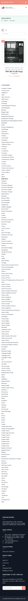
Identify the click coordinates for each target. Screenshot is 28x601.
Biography (4, 123)
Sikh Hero (4, 472)
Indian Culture (5, 332)
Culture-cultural (5, 170)
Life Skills (3, 364)
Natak (3, 398)
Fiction (3, 226)
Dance (3, 177)
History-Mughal (5, 299)
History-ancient (5, 284)
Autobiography (5, 108)
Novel (3, 403)
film (2, 230)
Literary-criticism (6, 370)
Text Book (4, 489)
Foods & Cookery (6, 241)
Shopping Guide (7, 568)
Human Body (5, 319)
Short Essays (4, 467)
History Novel (5, 276)
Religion (3, 452)
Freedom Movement (7, 243)
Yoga (2, 502)
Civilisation (4, 140)
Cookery (3, 162)
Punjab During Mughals (7, 429)
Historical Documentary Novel (9, 265)
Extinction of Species (7, 220)
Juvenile (3, 349)
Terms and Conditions (8, 551)
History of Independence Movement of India (12, 281)
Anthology (4, 101)
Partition (3, 407)
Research (3, 457)
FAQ (4, 565)
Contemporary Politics (9, 68)
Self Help (4, 463)
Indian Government (6, 338)
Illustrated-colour (6, 329)
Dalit (2, 174)
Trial (2, 497)
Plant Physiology (5, 411)
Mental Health (5, 385)
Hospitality (4, 317)
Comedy (3, 149)
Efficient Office (5, 198)
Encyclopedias (5, 202)
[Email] (26, 2)
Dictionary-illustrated (7, 187)
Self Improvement (6, 465)
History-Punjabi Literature (8, 306)
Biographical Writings (7, 118)
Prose (3, 422)
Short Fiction (5, 469)
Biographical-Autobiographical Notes (11, 121)
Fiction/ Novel (5, 228)
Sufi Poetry (4, 482)
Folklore (3, 239)
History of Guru (5, 278)
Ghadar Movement (6, 252)
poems (3, 416)
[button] (15, 53)
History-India (7, 70)
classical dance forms (7, 142)
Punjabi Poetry (5, 444)
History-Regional (6, 308)
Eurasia (3, 215)
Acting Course (5, 91)
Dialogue (3, 181)
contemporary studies (7, 159)
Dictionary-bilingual (6, 185)
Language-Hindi (5, 355)
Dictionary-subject (6, 190)
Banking (3, 110)
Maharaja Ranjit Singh (7, 373)
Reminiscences (5, 454)
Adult (2, 95)
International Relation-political (9, 345)
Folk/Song (4, 237)
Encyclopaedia (5, 200)
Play (2, 413)
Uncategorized (5, 500)
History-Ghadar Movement (8, 293)
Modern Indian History (7, 388)
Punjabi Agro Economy (7, 433)
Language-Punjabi (6, 357)
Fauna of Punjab (6, 222)
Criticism (3, 164)
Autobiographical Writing (8, 106)
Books (3, 125)
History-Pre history (6, 302)
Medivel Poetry (5, 381)
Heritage (3, 263)
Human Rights (5, 321)
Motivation (4, 390)
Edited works (5, 194)
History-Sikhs (5, 312)
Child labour (5, 134)
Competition (4, 151)
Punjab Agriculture (6, 426)
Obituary (3, 405)
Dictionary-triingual (6, 192)
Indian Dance (5, 334)
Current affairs (5, 172)
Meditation (4, 379)
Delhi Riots (17, 68)
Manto (3, 375)
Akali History (5, 99)
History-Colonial (5, 286)
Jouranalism (4, 347)
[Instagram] (23, 2)
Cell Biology (4, 129)
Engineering (4, 205)
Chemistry (4, 131)
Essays (3, 213)
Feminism (4, 224)
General (3, 246)
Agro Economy (5, 97)
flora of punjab (5, 233)
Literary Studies (5, 368)
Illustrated (4, 327)
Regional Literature (6, 448)
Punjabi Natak (5, 439)
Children (3, 136)
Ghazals (3, 254)
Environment (4, 209)
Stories (3, 480)
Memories (4, 383)
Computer (4, 153)
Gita (2, 256)
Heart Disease (5, 261)
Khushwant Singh (6, 351)
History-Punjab (14, 70)
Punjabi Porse (5, 446)
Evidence (3, 218)
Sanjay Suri (15, 73)
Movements (4, 396)
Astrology (4, 103)
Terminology (4, 487)
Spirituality (4, 476)
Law (2, 360)
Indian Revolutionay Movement (9, 342)
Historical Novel (5, 269)
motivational (4, 394)
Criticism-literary (6, 166)
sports (3, 478)
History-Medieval (6, 297)
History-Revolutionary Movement (10, 310)
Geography (4, 250)
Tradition (3, 491)
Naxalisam (4, 401)
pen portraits (4, 409)
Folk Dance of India (6, 235)
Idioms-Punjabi (5, 325)
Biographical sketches (7, 116)
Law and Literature (6, 362)
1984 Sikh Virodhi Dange (14, 71)
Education (4, 196)
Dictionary (4, 183)
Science (3, 461)
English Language (6, 207)
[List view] (6, 30)
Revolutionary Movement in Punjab (11, 459)
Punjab (3, 424)
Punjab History (5, 431)
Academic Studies (6, 88)
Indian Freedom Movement (8, 336)
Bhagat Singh (5, 112)
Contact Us (6, 563)
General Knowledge (6, 248)
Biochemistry (5, 114)
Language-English (6, 353)
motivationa (4, 392)
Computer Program (6, 155)
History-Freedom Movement (9, 291)
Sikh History (20, 70)
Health (3, 258)
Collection (4, 146)
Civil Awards (4, 138)
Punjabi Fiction (5, 437)
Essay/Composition (6, 211)
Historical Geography (7, 267)
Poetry (3, 418)
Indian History (5, 340)
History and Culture (7, 273)
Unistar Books (6, 522)
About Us (5, 560)
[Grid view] (2, 30)
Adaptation (4, 93)
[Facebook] (20, 2)
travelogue (4, 495)
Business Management (7, 127)
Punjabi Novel (5, 441)
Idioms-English (5, 323)
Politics (3, 420)
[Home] (1, 20)
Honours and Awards (7, 314)
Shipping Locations (8, 570)
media (3, 377)
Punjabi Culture (5, 435)
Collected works (6, 144)
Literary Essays (5, 366)
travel (3, 493)
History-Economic (6, 289)
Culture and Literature (7, 168)
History (21, 68)
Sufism (3, 484)
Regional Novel (5, 450)
